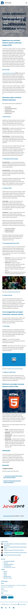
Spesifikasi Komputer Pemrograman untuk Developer (15, 552)
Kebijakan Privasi (7, 576)
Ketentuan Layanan (8, 577)
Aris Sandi (22, 27)
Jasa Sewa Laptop (7, 516)
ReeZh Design (8, 439)
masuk (8, 471)
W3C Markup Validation (10, 228)
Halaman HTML (8, 110)
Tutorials (22, 30)
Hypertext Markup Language (8, 73)
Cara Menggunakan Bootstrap (13, 291)
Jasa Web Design (7, 565)
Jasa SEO (6, 562)
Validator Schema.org (9, 230)
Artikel (5, 573)
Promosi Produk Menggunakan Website (12, 554)
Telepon (8, 533)
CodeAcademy (8, 435)
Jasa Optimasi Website (8, 564)
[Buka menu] (26, 3)
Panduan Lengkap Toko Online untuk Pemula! (13, 550)
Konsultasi (11, 597)
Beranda (5, 571)
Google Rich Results (9, 231)
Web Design (22, 29)
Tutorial (5, 574)
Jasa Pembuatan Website (9, 561)
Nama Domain (8, 106)
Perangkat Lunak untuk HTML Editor (15, 368)
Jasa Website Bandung (15, 30)
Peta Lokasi (4, 597)
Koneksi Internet (8, 113)
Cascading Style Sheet (10, 111)
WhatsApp (19, 533)
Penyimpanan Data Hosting (11, 108)
